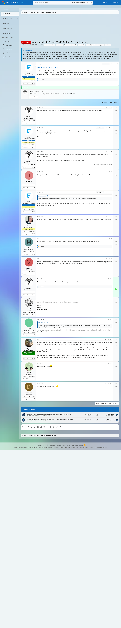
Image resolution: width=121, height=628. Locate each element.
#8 (111, 238)
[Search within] (87, 2)
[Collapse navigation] (16, 9)
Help (76, 445)
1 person (42, 246)
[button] (17, 18)
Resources (8, 28)
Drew (29, 308)
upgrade (102, 45)
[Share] (112, 64)
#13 (111, 339)
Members (8, 33)
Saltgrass (29, 349)
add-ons (53, 45)
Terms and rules (61, 445)
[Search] (91, 2)
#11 (111, 299)
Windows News (46, 415)
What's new (8, 18)
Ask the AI (7, 53)
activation (47, 45)
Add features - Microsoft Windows (47, 67)
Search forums (8, 45)
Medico (31, 91)
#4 (111, 151)
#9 (111, 258)
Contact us (52, 445)
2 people (42, 79)
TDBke (29, 328)
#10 (111, 279)
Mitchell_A (28, 248)
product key (95, 45)
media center (81, 45)
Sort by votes (113, 102)
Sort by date (105, 102)
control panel (59, 45)
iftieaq (29, 372)
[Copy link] (115, 64)
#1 (117, 63)
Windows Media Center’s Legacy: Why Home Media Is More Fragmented (49, 414)
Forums (7, 13)
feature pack (67, 45)
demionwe (28, 393)
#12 (111, 319)
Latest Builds (8, 49)
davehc (28, 226)
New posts (7, 41)
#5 (111, 172)
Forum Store (8, 57)
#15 (111, 383)
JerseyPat (29, 181)
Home (81, 445)
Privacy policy (70, 445)
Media (7, 23)
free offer (74, 45)
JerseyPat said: (42, 196)
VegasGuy (29, 268)
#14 (111, 363)
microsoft (88, 45)
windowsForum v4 (41, 445)
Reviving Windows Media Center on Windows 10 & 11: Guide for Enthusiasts (50, 419)
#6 (111, 192)
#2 (111, 107)
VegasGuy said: (42, 322)
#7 (111, 216)
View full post (33, 97)
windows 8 (108, 45)
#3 (111, 127)
